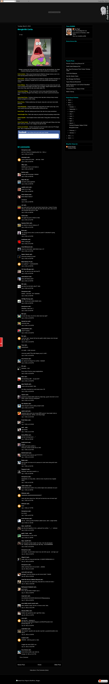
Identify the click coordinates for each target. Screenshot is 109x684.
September (72, 109)
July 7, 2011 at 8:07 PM (27, 515)
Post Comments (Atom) (42, 670)
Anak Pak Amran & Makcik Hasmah (30, 579)
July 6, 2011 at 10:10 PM (27, 325)
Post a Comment (24, 657)
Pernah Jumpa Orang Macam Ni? (75, 63)
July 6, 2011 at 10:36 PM (27, 333)
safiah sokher (25, 485)
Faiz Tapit (77, 29)
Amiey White (24, 435)
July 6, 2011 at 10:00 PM (27, 318)
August (71, 111)
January (71, 132)
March (71, 123)
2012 (69, 105)
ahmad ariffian (25, 610)
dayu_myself (24, 526)
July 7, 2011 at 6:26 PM (27, 473)
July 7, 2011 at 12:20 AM (27, 424)
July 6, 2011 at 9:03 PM (27, 154)
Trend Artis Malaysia (71, 73)
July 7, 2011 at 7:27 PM (27, 508)
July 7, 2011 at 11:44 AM (27, 457)
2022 (69, 100)
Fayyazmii (24, 469)
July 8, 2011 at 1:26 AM (27, 522)
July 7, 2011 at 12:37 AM (27, 431)
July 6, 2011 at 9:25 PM (27, 258)
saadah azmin (25, 187)
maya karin (24, 596)
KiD (22, 313)
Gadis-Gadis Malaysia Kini (73, 66)
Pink (22, 230)
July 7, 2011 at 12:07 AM (27, 417)
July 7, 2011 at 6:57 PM (27, 500)
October (71, 107)
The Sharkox (24, 403)
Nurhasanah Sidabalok (27, 587)
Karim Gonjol (72, 146)
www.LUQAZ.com (32, 644)
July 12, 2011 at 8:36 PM (27, 554)
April (70, 120)
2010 (69, 138)
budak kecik (24, 442)
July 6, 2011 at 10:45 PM (27, 355)
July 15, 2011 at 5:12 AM (27, 569)
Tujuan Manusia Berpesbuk (73, 81)
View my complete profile (79, 36)
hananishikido (25, 328)
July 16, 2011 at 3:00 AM (27, 576)
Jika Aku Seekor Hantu (72, 76)
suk (22, 205)
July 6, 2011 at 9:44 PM (27, 281)
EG (22, 366)
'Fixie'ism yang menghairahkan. (35, 371)
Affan (22, 164)
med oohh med (25, 572)
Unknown (23, 493)
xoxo (22, 618)
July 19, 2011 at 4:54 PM (27, 625)
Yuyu (22, 345)
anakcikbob (24, 628)
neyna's (23, 394)
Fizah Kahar (24, 420)
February (71, 130)
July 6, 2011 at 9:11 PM (27, 219)
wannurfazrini (25, 276)
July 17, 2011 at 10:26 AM (27, 583)
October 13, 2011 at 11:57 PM (28, 654)
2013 (69, 102)
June (70, 116)
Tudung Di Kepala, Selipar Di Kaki (75, 88)
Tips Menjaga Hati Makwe (73, 79)
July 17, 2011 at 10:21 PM (27, 607)
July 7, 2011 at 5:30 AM (27, 439)
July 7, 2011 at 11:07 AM (27, 449)
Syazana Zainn (25, 223)
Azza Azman (24, 358)
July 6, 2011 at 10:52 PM (27, 363)
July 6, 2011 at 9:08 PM (27, 191)
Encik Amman (25, 518)
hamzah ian (24, 321)
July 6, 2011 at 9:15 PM (27, 251)
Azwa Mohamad (25, 247)
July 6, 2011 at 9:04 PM (27, 161)
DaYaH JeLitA (25, 453)
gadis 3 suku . (25, 533)
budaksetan (24, 239)
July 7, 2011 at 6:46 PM (27, 490)
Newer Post (21, 664)
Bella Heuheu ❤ (25, 261)
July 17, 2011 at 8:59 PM (27, 600)
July (70, 114)
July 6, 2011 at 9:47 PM (27, 288)
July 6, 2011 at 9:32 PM (27, 273)
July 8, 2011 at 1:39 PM (27, 537)
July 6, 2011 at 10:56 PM (27, 373)
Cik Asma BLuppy (26, 269)
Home (39, 664)
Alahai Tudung (70, 91)
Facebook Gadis (72, 148)
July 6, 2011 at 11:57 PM (27, 407)
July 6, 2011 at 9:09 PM (27, 201)
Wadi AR (23, 179)
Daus (22, 376)
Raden (23, 460)
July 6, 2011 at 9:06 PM (27, 184)
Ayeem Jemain (25, 254)
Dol (22, 336)
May (70, 118)
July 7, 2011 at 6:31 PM (27, 482)
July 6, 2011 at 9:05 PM (27, 169)
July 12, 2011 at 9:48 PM (27, 561)
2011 (69, 135)
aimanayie (24, 157)
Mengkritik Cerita (25, 29)
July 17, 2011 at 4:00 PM (27, 592)
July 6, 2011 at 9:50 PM (27, 295)
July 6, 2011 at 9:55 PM (27, 310)
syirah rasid (24, 411)
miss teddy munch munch (28, 603)
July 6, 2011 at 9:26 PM (27, 266)
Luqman (23, 637)
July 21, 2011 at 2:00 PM (27, 634)
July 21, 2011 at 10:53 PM (27, 646)
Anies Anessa (25, 194)
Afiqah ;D (23, 557)
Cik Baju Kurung (25, 299)
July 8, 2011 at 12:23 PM (27, 530)
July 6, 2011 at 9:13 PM (27, 227)
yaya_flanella (24, 384)
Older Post (57, 664)
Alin (22, 284)
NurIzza (23, 172)
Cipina (23, 215)
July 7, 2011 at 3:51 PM (27, 466)
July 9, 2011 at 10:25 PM (27, 546)
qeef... (23, 427)
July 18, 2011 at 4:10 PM (27, 615)
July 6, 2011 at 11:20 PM (27, 400)
